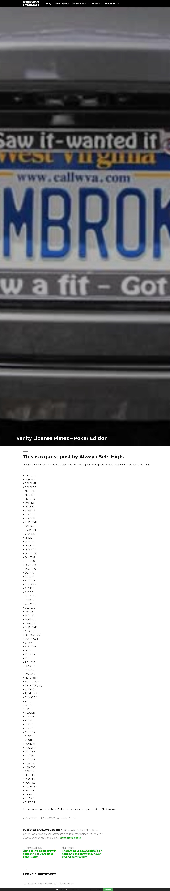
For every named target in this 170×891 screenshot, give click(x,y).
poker (74, 818)
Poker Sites (61, 3)
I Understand (107, 889)
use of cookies (97, 889)
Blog (48, 3)
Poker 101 (110, 3)
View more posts (70, 837)
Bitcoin (96, 3)
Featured (63, 818)
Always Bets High (31, 818)
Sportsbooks (80, 3)
